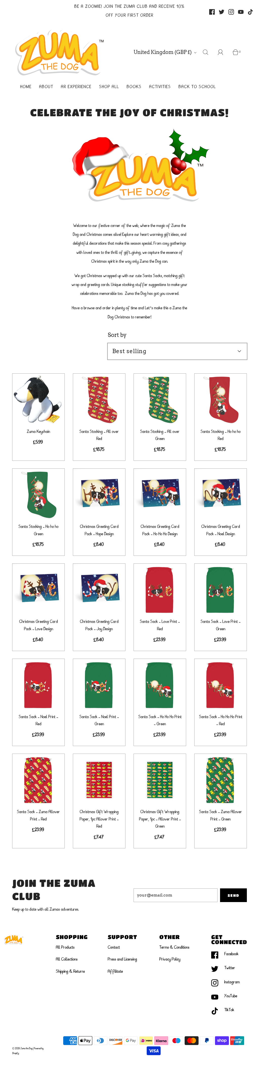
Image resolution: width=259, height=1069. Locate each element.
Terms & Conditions (174, 947)
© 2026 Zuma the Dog (22, 1048)
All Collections (67, 959)
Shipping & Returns (70, 972)
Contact (114, 947)
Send (233, 895)
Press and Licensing (122, 959)
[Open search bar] (208, 52)
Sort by (117, 335)
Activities (160, 87)
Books (134, 87)
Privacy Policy (169, 959)
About (46, 87)
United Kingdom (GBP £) (163, 52)
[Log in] (223, 52)
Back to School (197, 87)
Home (26, 87)
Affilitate (115, 972)
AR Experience (76, 87)
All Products (65, 947)
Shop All (109, 87)
